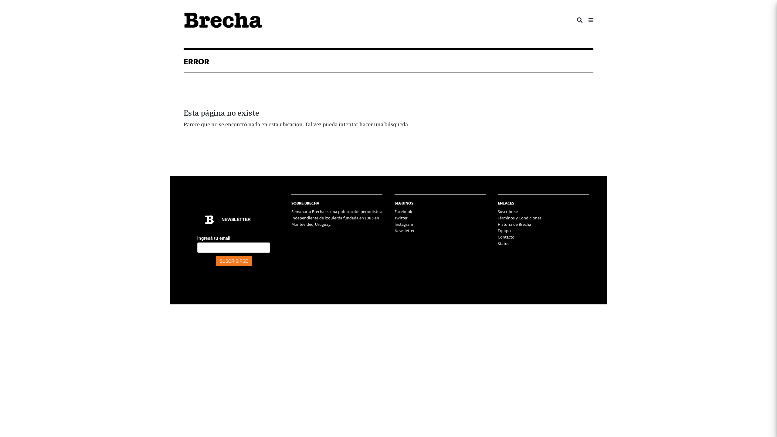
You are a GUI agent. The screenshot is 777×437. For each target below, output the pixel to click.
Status (503, 243)
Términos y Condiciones (519, 218)
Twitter (401, 218)
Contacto (506, 237)
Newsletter (405, 230)
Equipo (504, 230)
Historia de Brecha (514, 224)
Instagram (404, 224)
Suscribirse (508, 211)
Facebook (403, 211)
